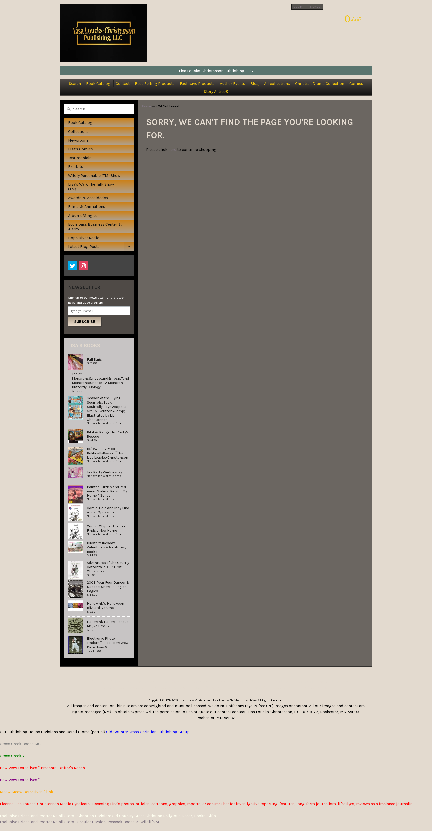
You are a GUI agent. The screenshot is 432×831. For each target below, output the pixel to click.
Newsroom (78, 140)
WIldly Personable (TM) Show (94, 175)
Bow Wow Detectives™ (20, 780)
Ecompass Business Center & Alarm (95, 227)
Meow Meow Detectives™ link (26, 792)
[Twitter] (72, 266)
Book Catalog (98, 83)
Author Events (232, 83)
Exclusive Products (197, 83)
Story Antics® (216, 91)
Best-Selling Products (155, 83)
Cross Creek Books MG (20, 744)
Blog (254, 83)
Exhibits (75, 166)
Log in (298, 6)
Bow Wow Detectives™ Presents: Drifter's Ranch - (44, 768)
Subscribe (84, 321)
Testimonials (80, 158)
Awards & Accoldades (88, 198)
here (172, 149)
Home (146, 106)
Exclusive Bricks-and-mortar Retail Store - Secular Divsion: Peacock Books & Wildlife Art (80, 822)
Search (75, 83)
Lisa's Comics (80, 149)
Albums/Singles (83, 215)
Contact (123, 83)
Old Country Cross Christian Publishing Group (148, 732)
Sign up (315, 6)
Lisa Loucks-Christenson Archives (235, 700)
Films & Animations (86, 206)
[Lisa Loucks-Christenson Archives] (104, 33)
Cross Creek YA (13, 756)
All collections (277, 83)
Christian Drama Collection (319, 83)
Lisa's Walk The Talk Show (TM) (91, 187)
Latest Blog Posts (101, 247)
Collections (78, 131)
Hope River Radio (84, 238)
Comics (356, 83)
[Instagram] (83, 266)
